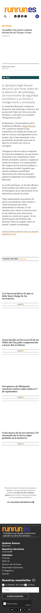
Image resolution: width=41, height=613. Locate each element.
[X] (25, 16)
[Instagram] (29, 610)
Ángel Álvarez (28, 126)
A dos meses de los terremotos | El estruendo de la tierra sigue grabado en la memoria (20, 435)
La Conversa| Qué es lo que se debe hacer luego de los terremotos (17, 296)
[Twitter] (25, 610)
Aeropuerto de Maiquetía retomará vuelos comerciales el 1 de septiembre (20, 389)
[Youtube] (16, 610)
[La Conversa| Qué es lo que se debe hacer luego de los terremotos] (20, 277)
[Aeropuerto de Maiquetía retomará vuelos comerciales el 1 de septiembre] (20, 370)
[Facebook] (22, 16)
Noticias (7, 26)
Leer (19, 304)
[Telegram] (15, 16)
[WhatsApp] (18, 16)
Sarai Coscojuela (8, 66)
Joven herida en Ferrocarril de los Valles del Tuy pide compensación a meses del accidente (20, 342)
